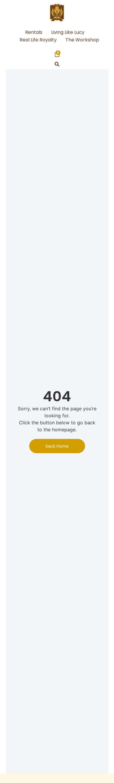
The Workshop (82, 39)
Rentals (33, 32)
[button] (57, 64)
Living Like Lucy (67, 32)
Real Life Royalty (38, 39)
